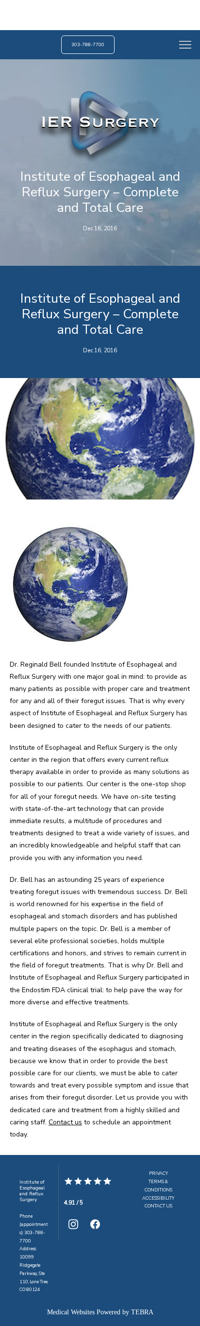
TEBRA (142, 1312)
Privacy (158, 1173)
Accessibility (158, 1198)
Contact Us (158, 1206)
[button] (185, 45)
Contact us (65, 1122)
